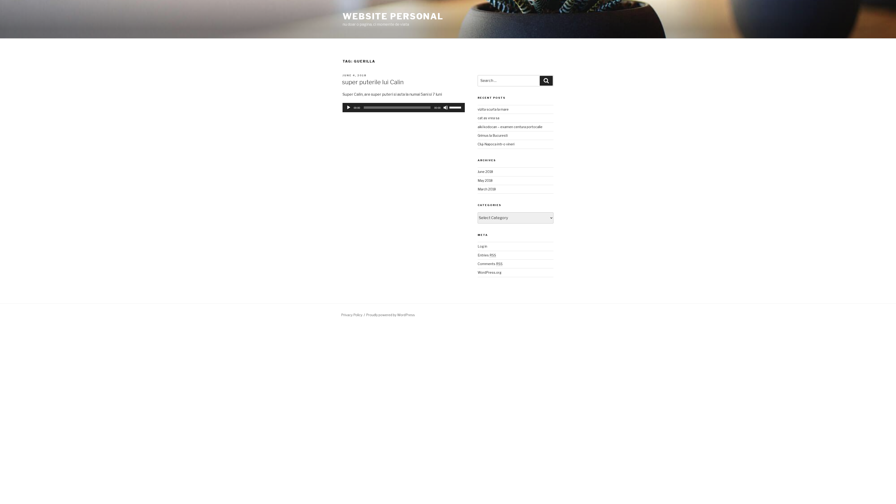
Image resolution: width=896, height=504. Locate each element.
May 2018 (485, 180)
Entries (487, 255)
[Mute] (445, 107)
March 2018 (487, 189)
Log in (482, 246)
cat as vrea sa (488, 118)
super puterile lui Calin (373, 82)
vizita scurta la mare (493, 109)
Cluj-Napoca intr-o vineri (496, 144)
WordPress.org (489, 272)
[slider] (455, 107)
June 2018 (485, 172)
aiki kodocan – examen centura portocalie (510, 127)
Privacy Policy (351, 315)
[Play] (348, 107)
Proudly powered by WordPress (390, 315)
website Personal (393, 16)
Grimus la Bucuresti (493, 135)
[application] (404, 107)
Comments (490, 264)
